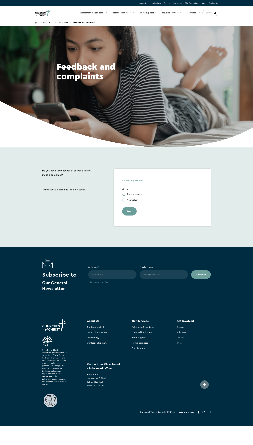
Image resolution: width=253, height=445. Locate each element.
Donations (177, 3)
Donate (180, 338)
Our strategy (93, 338)
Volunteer (181, 332)
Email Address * (147, 267)
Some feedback (134, 194)
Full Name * (93, 267)
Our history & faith (95, 327)
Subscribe (201, 274)
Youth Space (63, 22)
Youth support (147, 13)
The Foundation (191, 3)
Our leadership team (97, 343)
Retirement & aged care (91, 13)
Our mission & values (97, 332)
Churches (191, 13)
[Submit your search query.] (214, 12)
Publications (155, 3)
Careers (167, 3)
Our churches (138, 348)
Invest (179, 343)
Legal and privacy (186, 412)
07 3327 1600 (97, 382)
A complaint (132, 200)
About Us (143, 3)
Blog (204, 3)
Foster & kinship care (122, 13)
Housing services (170, 13)
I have (125, 189)
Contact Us (213, 3)
